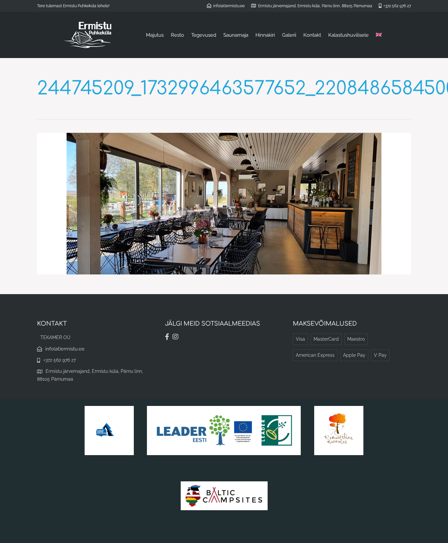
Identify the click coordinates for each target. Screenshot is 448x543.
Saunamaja (235, 35)
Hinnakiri (265, 35)
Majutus (155, 35)
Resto (177, 35)
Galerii (289, 35)
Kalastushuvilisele (348, 35)
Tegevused (203, 35)
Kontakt (312, 35)
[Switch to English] (379, 35)
